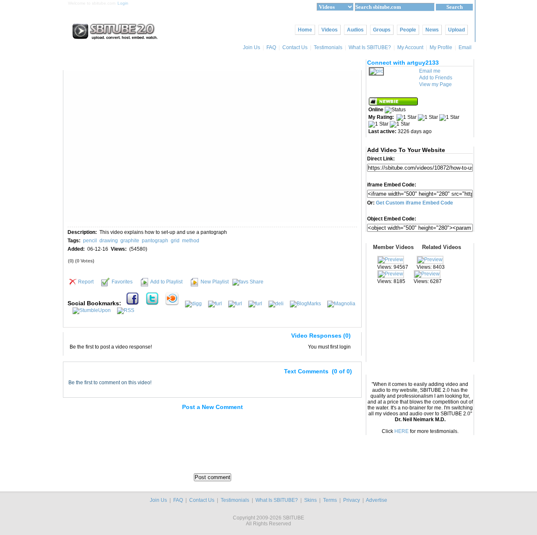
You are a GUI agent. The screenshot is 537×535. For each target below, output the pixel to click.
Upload (456, 30)
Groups (382, 30)
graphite (129, 241)
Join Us (251, 47)
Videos (329, 30)
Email (466, 47)
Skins (310, 500)
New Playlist (215, 282)
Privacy (351, 500)
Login (122, 3)
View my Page (435, 84)
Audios (355, 30)
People (408, 30)
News (432, 30)
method (190, 241)
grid (175, 241)
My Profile (441, 47)
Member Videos (393, 247)
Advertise (376, 500)
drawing (108, 241)
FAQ (271, 47)
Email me (430, 71)
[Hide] (73, 337)
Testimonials (328, 47)
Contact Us (295, 47)
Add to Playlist (166, 282)
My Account (410, 47)
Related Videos (441, 247)
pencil (90, 241)
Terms (330, 500)
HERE (401, 431)
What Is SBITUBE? (370, 47)
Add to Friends (435, 78)
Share (256, 282)
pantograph (155, 241)
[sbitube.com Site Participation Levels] (393, 104)
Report (86, 282)
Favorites (122, 282)
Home (305, 30)
